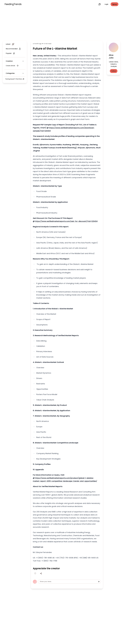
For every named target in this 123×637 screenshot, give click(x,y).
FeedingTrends (13, 4)
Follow (113, 71)
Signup (114, 4)
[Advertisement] (61, 24)
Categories (10, 73)
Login (106, 4)
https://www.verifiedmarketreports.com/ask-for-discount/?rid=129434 (66, 221)
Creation (9, 61)
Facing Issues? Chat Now (13, 79)
